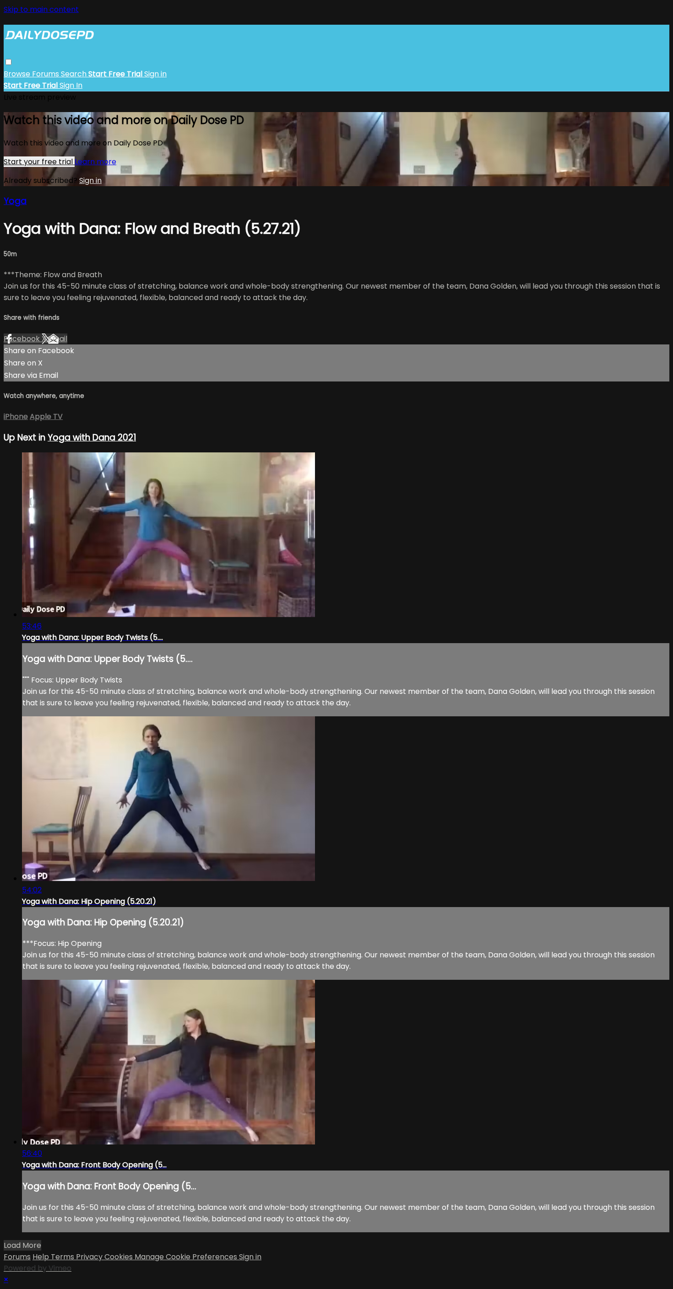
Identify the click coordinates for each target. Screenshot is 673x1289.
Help (42, 1256)
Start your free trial (39, 161)
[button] (8, 62)
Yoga (15, 201)
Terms (63, 1256)
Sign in (155, 74)
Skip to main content (41, 9)
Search (74, 74)
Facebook (23, 338)
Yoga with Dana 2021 (92, 437)
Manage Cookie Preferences (187, 1256)
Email (57, 338)
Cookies (119, 1256)
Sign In (71, 85)
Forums (46, 74)
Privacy (90, 1256)
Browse (18, 74)
